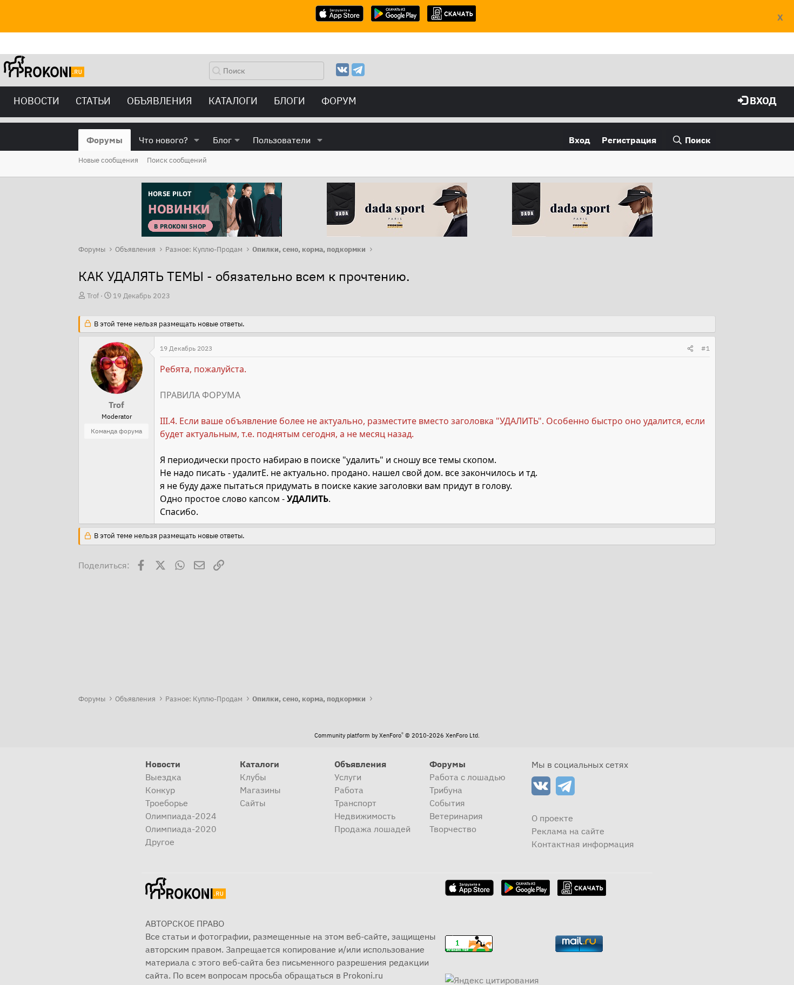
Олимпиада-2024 (181, 815)
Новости (36, 101)
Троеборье (166, 803)
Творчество (452, 828)
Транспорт (355, 803)
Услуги (347, 777)
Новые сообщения (108, 160)
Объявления (159, 101)
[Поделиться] (690, 348)
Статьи (93, 101)
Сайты (253, 803)
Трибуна (445, 790)
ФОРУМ (338, 101)
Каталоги (233, 101)
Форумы (104, 140)
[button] (197, 140)
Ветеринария (456, 815)
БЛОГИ (289, 101)
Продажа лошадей (372, 828)
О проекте (552, 818)
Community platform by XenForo (397, 735)
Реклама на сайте (567, 831)
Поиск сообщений (177, 160)
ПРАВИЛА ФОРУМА (200, 395)
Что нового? (163, 140)
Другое (159, 841)
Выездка (163, 777)
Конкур (160, 790)
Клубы (253, 777)
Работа (349, 790)
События (447, 803)
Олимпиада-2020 (181, 828)
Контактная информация (582, 844)
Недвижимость (364, 815)
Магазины (260, 790)
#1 (705, 348)
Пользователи (282, 140)
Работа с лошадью (467, 777)
